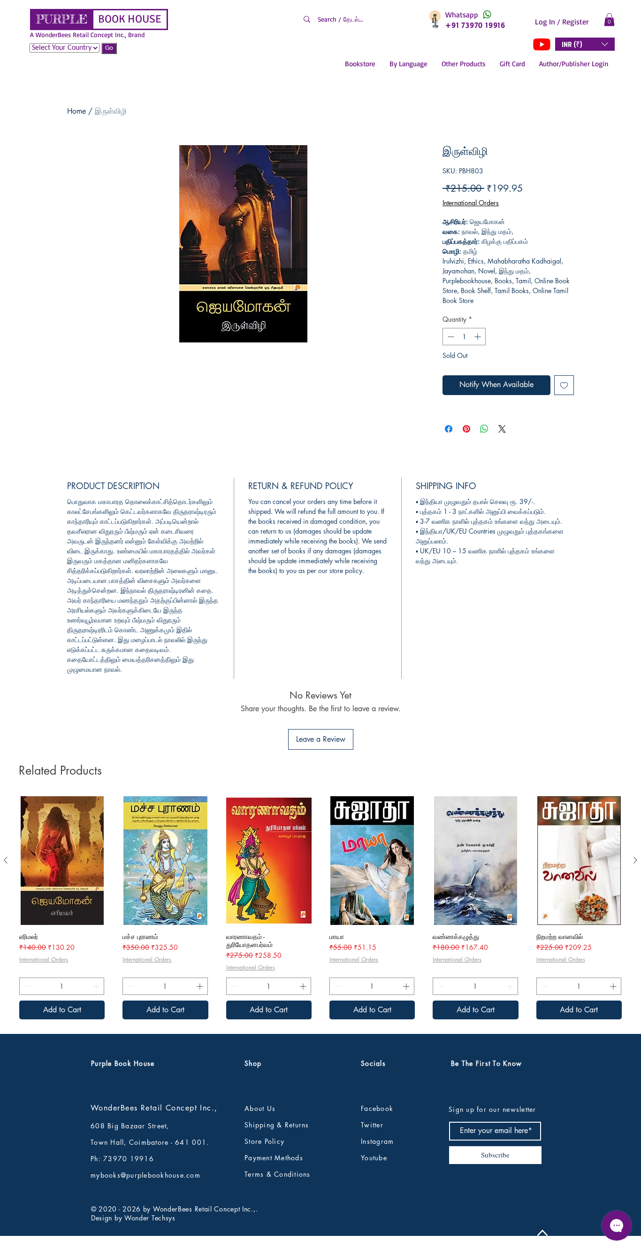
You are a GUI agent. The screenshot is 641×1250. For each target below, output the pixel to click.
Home (76, 111)
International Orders (471, 202)
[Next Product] (635, 860)
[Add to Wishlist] (564, 385)
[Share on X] (502, 429)
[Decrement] (450, 336)
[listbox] (585, 44)
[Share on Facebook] (448, 429)
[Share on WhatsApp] (484, 429)
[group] (320, 907)
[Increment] (478, 336)
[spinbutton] (464, 336)
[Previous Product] (5, 860)
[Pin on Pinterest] (466, 429)
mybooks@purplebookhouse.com (145, 1175)
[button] (609, 19)
